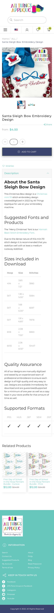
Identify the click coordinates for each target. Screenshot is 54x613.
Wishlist (10, 166)
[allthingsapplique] (27, 8)
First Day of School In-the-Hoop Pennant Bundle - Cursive (13, 481)
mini (6, 197)
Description (11, 173)
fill (11, 197)
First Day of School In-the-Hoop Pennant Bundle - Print (39, 481)
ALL (13, 38)
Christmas (42, 194)
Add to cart (29, 151)
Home (5, 38)
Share (49, 124)
